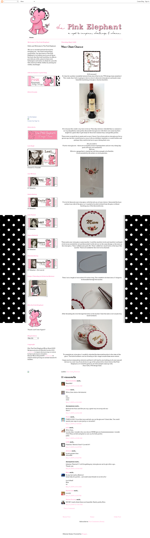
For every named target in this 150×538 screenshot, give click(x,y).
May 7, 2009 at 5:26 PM (73, 458)
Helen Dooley (71, 499)
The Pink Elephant (32, 117)
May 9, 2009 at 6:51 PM (73, 495)
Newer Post (66, 517)
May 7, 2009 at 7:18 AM (73, 423)
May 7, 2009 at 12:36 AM (74, 386)
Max (67, 472)
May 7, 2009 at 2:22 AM (74, 402)
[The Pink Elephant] (28, 119)
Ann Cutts (69, 371)
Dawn (68, 417)
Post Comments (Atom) (96, 521)
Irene (68, 389)
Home (31, 37)
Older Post (117, 517)
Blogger (84, 534)
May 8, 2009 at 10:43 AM (74, 468)
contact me (31, 352)
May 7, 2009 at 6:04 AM (74, 413)
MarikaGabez (71, 381)
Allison (68, 451)
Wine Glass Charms (72, 46)
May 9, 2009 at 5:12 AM (74, 487)
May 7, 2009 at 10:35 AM (74, 438)
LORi (67, 442)
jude (67, 427)
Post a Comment (69, 508)
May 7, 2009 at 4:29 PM (74, 447)
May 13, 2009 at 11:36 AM (74, 504)
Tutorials (77, 371)
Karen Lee (70, 490)
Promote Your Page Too (33, 121)
